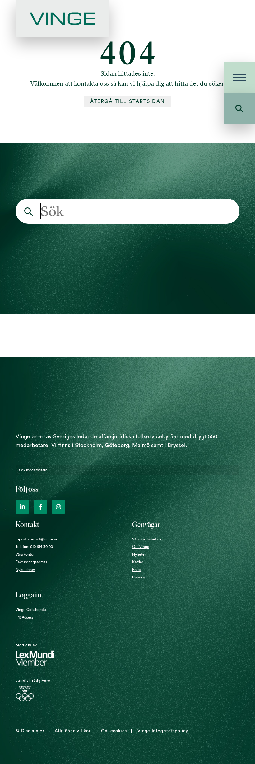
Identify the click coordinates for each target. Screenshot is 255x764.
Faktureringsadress (31, 562)
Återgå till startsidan (127, 101)
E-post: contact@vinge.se (37, 539)
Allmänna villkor (72, 731)
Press (136, 570)
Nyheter (139, 554)
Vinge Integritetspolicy (162, 731)
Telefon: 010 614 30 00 (34, 547)
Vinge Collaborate (31, 609)
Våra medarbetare (147, 539)
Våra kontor (25, 554)
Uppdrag (139, 577)
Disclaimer (32, 731)
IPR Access (24, 617)
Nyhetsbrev (25, 570)
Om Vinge (140, 547)
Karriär (137, 562)
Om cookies (114, 731)
